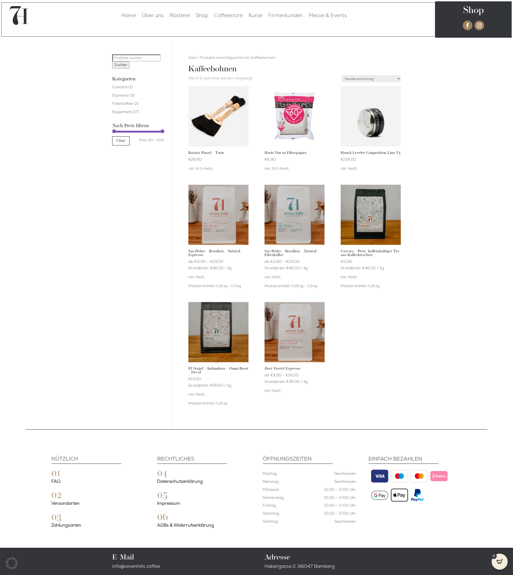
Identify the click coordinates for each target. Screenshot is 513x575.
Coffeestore (228, 15)
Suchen (120, 65)
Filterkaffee (122, 103)
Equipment (122, 111)
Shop (202, 15)
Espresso (120, 95)
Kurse (255, 15)
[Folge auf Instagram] (479, 25)
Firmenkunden (285, 15)
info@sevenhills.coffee (136, 566)
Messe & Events (328, 15)
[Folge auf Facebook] (467, 25)
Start (192, 57)
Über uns (153, 15)
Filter (121, 140)
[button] (12, 563)
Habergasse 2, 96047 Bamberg (300, 566)
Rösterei (180, 15)
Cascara (119, 86)
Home (129, 15)
